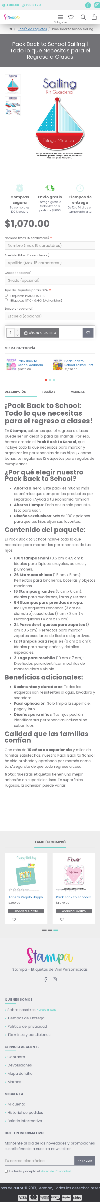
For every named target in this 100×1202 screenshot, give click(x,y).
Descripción (15, 392)
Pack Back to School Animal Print (78, 363)
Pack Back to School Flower (74, 897)
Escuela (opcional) (19, 308)
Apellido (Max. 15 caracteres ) (27, 255)
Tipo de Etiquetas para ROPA (26, 290)
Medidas (77, 392)
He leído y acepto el (40, 1171)
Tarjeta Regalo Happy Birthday (27, 897)
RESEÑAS (48, 392)
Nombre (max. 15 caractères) (27, 238)
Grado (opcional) (18, 273)
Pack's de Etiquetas (32, 29)
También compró (50, 842)
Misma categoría (20, 348)
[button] (46, 380)
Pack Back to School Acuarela (30, 363)
